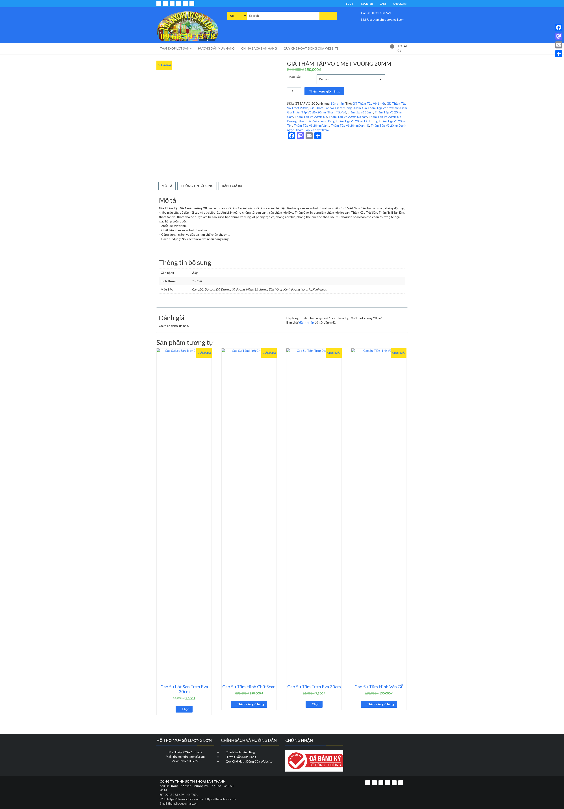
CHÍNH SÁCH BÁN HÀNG (259, 48)
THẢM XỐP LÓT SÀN (174, 48)
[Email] (558, 45)
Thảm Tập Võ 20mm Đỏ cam (347, 116)
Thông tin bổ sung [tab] (197, 186)
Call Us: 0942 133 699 (375, 13)
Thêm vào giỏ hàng (324, 91)
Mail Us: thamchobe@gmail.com (382, 19)
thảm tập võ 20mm (360, 112)
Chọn (185, 709)
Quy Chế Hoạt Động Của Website (249, 761)
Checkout (400, 3)
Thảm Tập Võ (336, 112)
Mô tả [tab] (167, 186)
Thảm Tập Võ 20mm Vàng (311, 125)
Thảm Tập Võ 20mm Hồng (316, 121)
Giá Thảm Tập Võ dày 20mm (306, 112)
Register (367, 3)
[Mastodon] (558, 36)
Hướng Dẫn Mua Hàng (241, 757)
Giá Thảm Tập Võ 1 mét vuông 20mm (335, 108)
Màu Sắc (294, 77)
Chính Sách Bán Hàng (240, 752)
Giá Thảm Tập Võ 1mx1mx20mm (384, 108)
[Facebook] (558, 27)
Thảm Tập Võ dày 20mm (312, 130)
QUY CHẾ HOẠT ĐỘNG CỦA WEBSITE (311, 48)
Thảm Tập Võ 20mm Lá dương (356, 121)
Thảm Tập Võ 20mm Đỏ (311, 116)
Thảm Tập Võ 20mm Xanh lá (350, 125)
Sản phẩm (338, 103)
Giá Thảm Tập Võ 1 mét (368, 103)
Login (350, 3)
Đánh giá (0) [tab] (232, 186)
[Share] (558, 53)
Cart (382, 3)
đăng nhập (306, 322)
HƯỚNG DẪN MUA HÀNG (216, 48)
